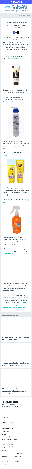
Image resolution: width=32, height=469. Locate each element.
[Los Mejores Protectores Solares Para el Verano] (14, 32)
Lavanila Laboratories (17, 59)
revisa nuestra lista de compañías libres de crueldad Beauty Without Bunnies (15, 305)
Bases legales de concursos (9, 437)
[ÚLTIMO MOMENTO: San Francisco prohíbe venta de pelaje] (16, 326)
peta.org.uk (4, 456)
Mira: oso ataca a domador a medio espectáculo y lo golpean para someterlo (16, 391)
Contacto (4, 434)
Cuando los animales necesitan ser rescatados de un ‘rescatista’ (15, 364)
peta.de (3, 459)
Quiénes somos (5, 431)
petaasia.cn (17, 461)
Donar (3, 442)
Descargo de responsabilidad (9, 439)
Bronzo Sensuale (8, 102)
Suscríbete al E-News (7, 422)
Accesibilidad (5, 417)
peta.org (4, 453)
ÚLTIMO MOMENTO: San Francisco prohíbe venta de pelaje (15, 338)
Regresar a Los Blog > (24, 15)
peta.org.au (4, 464)
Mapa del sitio (5, 420)
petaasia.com (5, 461)
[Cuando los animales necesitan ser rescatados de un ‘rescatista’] (16, 351)
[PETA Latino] (16, 2)
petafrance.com (18, 456)
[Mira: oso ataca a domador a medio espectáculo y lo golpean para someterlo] (16, 377)
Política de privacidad (7, 444)
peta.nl (16, 459)
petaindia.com (18, 453)
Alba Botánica (9, 254)
